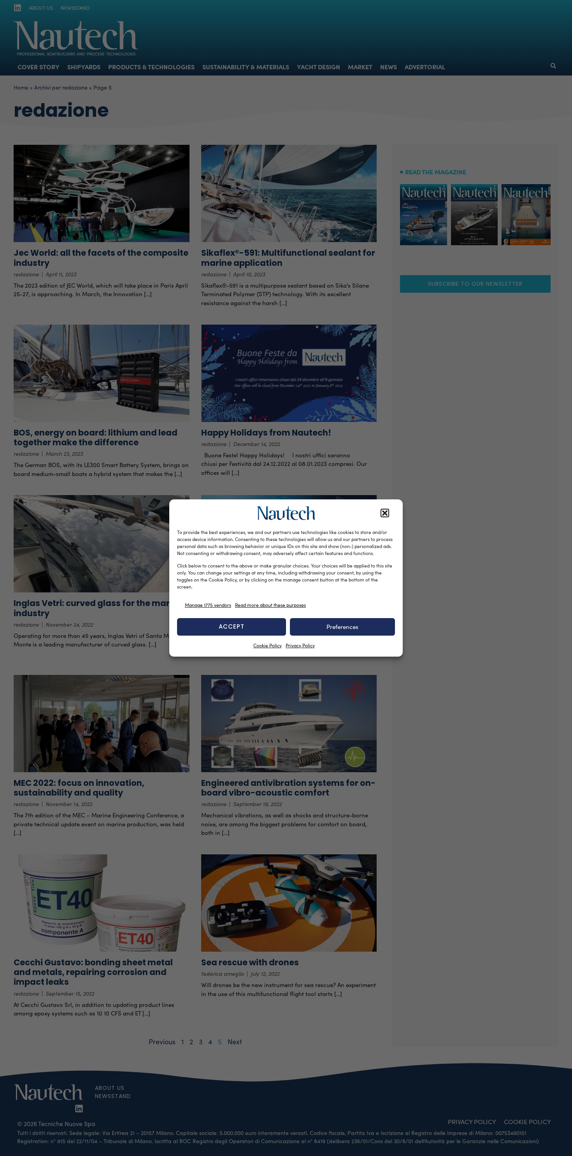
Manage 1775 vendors (208, 605)
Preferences (342, 627)
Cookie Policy (267, 645)
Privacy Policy (300, 645)
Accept (231, 626)
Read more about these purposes (270, 605)
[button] (385, 513)
